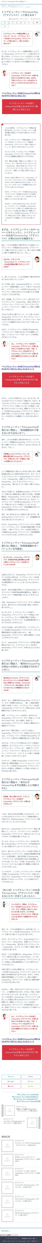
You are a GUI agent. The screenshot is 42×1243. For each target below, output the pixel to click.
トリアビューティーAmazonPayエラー (26, 1099)
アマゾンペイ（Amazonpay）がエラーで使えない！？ (14, 1)
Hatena (31, 1081)
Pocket (11, 1086)
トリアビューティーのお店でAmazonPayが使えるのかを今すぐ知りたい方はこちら (21, 379)
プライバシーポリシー (12, 1238)
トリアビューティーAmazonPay (28, 1094)
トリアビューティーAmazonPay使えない (26, 1097)
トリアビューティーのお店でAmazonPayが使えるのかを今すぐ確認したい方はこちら (21, 106)
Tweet (11, 1077)
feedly (31, 1086)
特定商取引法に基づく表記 (28, 1238)
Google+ (11, 1081)
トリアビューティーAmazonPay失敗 (29, 1101)
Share (31, 1077)
